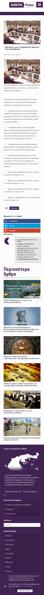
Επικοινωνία (10, 514)
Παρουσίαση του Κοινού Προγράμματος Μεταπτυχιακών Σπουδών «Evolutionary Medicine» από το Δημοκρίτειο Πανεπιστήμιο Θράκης (21, 329)
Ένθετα (8, 549)
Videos (7, 567)
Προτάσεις (9, 544)
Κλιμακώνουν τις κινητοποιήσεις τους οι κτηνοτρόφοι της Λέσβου (18, 412)
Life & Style (9, 553)
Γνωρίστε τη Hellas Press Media (18, 505)
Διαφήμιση (9, 509)
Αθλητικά (9, 562)
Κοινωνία (14, 208)
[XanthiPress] (22, 5)
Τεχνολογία (9, 540)
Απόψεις (8, 571)
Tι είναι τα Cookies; (27, 586)
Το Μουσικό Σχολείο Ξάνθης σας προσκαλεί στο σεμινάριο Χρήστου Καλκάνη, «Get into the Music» (21, 385)
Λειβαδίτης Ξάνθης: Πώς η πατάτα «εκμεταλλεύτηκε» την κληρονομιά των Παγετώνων (21, 357)
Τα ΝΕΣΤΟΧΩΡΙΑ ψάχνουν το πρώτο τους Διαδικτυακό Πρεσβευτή (18, 301)
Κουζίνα (8, 558)
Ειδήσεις (8, 536)
